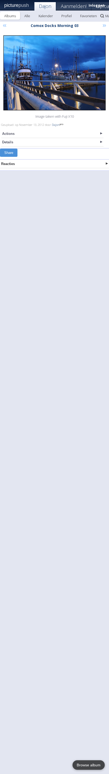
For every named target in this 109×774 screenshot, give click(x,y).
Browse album (89, 765)
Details (7, 142)
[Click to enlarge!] (54, 73)
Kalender (46, 15)
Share (8, 153)
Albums (10, 15)
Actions (8, 134)
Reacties (8, 164)
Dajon (45, 6)
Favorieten (88, 15)
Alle (27, 15)
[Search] (102, 16)
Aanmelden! (74, 6)
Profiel (66, 15)
